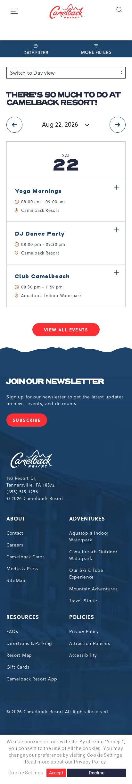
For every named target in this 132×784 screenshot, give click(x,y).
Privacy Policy (84, 631)
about (15, 518)
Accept (56, 772)
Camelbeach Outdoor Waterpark (93, 555)
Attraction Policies (89, 643)
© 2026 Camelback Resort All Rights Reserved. (58, 711)
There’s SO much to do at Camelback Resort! (63, 99)
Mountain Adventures (93, 589)
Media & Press (22, 568)
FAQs (12, 631)
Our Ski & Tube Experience (86, 573)
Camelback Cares (25, 557)
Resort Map (19, 655)
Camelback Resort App (31, 679)
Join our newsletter (54, 382)
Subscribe (29, 422)
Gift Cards (17, 667)
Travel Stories (84, 600)
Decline (96, 772)
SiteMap (16, 580)
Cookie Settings (26, 772)
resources (22, 617)
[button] (119, 9)
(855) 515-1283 (22, 491)
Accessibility (83, 655)
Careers (14, 545)
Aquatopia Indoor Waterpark (89, 536)
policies (81, 617)
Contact (14, 533)
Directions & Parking (29, 643)
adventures (87, 518)
